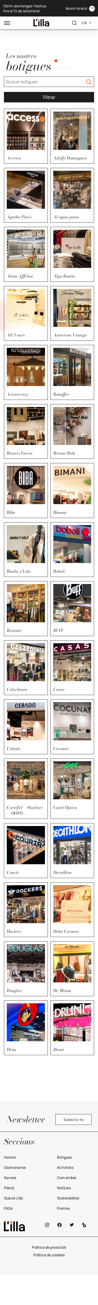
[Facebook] (59, 1225)
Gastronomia (15, 1167)
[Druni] (22, 1226)
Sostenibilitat (68, 1198)
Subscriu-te (73, 1119)
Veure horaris (76, 8)
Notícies (64, 1187)
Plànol (9, 1187)
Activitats (65, 1167)
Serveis (10, 1177)
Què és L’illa (13, 1198)
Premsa (63, 1208)
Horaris (10, 1157)
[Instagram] (47, 1225)
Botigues (64, 1157)
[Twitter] (72, 1225)
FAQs (8, 1208)
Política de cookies (49, 1254)
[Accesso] (41, 22)
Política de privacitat (49, 1247)
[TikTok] (84, 1225)
